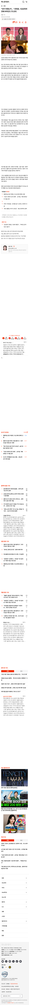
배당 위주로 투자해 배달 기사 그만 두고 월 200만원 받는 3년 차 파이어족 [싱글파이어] (14, 809)
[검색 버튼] (23, 1)
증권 (3, 878)
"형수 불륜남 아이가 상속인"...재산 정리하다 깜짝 (15, 208)
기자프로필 (4, 926)
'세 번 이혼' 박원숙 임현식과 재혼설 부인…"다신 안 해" (14, 674)
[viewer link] (25, 51)
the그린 (4, 897)
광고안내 (3, 989)
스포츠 (3, 916)
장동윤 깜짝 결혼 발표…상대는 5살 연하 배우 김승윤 (13, 687)
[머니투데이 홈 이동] (6, 945)
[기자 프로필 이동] (5, 248)
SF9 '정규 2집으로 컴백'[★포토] (9, 787)
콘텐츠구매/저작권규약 (15, 989)
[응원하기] (14, 246)
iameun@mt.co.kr (12, 248)
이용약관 (16, 986)
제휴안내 (8, 989)
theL (3, 887)
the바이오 (4, 892)
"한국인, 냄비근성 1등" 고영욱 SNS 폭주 (13, 549)
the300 (4, 883)
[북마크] (26, 22)
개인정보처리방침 (14, 983)
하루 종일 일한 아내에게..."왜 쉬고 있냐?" (11, 691)
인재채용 (8, 983)
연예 (4, 6)
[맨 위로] (26, 999)
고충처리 (3, 991)
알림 (3, 935)
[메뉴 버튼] (26, 1)
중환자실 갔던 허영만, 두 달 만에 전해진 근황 (14, 194)
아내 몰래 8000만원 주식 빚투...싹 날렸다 (14, 554)
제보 (3, 930)
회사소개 (3, 983)
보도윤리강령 (8, 991)
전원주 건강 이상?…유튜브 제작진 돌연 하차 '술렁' (13, 684)
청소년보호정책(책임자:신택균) (7, 986)
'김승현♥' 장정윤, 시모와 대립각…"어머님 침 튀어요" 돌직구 (15, 226)
